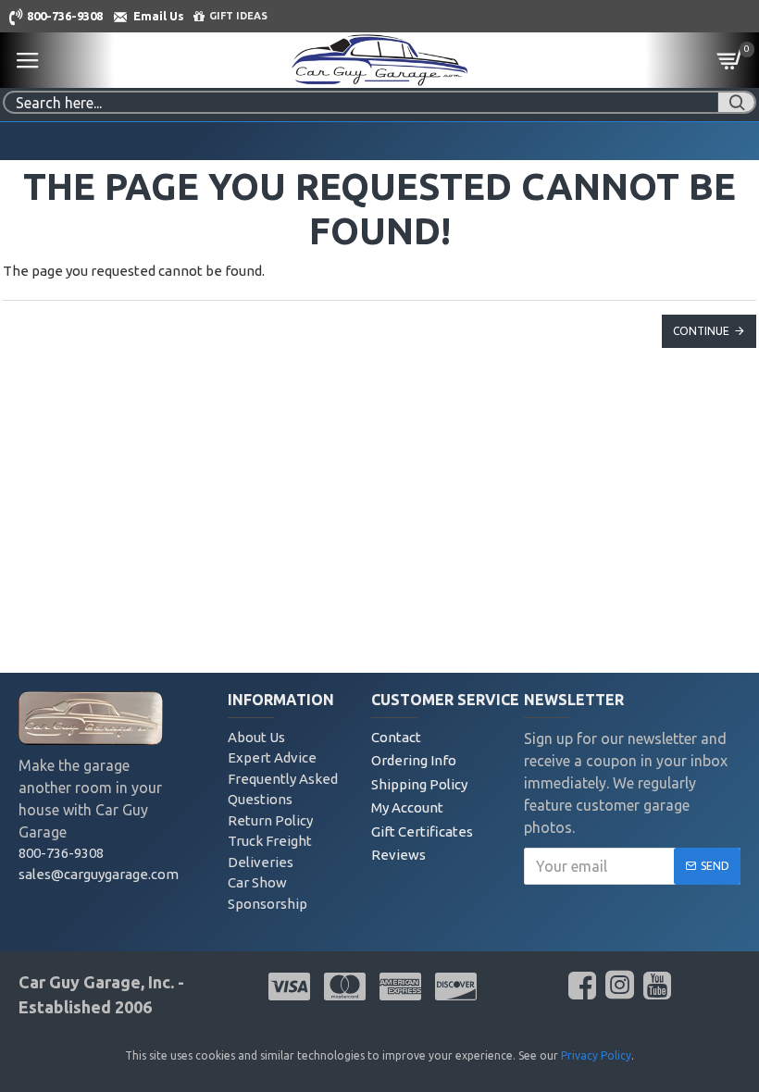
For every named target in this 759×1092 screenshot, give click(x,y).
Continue (701, 331)
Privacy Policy (596, 1055)
